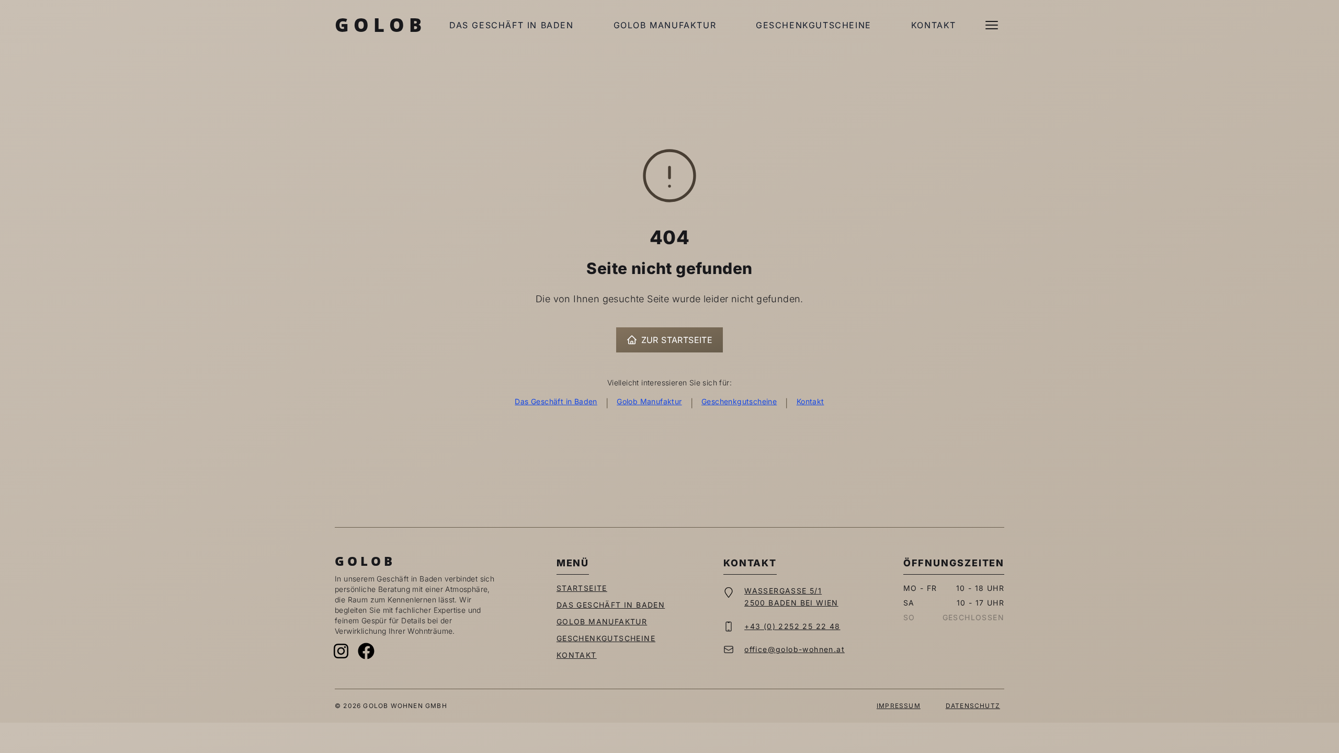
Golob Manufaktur (665, 25)
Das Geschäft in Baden (511, 25)
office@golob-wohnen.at (794, 649)
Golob (380, 25)
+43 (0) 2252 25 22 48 (792, 626)
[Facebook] (366, 651)
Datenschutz (973, 706)
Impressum (899, 706)
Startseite (582, 588)
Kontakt (933, 25)
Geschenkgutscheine (813, 25)
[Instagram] (341, 651)
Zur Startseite (677, 340)
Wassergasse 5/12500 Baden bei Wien (791, 596)
